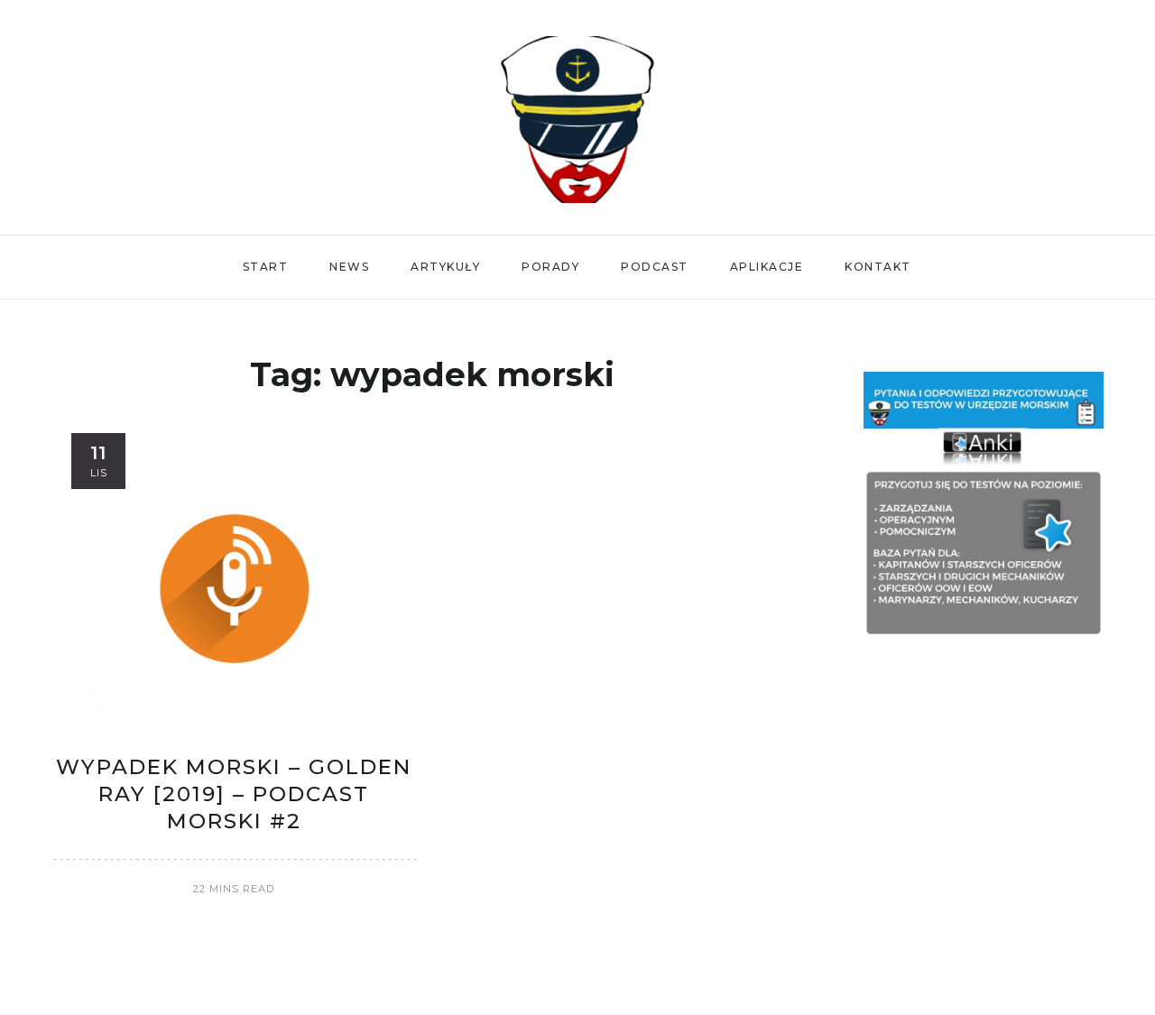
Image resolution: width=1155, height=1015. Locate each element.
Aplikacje (767, 266)
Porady (550, 266)
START (266, 266)
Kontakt (878, 266)
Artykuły (445, 266)
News (349, 266)
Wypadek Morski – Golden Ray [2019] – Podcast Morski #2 (233, 794)
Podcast (654, 266)
